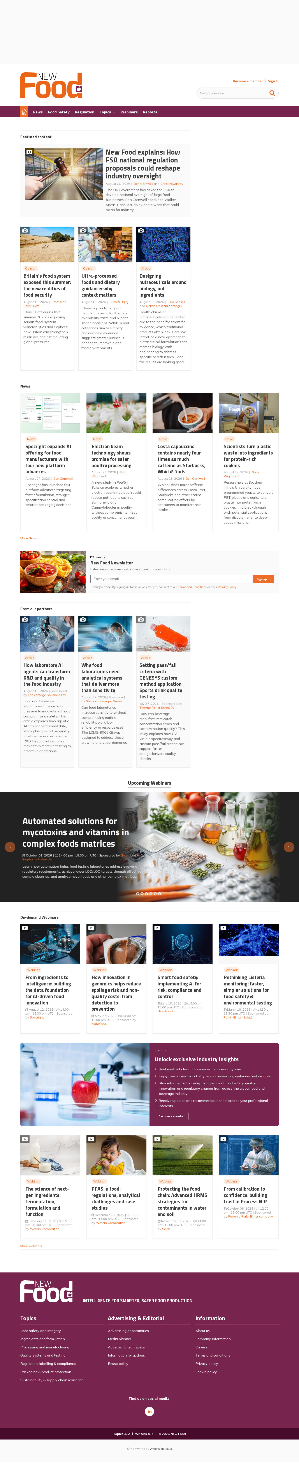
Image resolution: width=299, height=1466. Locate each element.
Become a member (248, 81)
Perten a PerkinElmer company (250, 1216)
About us (202, 1331)
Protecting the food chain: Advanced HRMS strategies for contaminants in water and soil (182, 1201)
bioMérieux (99, 1024)
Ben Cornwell (143, 184)
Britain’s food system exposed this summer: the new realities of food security (47, 285)
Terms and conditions (212, 1355)
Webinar (33, 970)
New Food (165, 1011)
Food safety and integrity (40, 1331)
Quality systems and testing (42, 1355)
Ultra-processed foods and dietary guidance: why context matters (100, 285)
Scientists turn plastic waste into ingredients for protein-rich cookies (248, 455)
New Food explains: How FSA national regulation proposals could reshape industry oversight (143, 163)
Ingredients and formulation (42, 1339)
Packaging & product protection (45, 1372)
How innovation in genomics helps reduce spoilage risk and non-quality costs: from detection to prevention (116, 993)
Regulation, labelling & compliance (48, 1363)
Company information (213, 1339)
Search (272, 91)
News (31, 439)
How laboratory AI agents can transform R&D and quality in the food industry (46, 674)
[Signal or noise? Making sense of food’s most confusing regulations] (146, 893)
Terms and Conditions (192, 587)
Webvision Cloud (161, 1448)
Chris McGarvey (171, 184)
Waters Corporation (44, 1229)
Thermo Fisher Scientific (156, 708)
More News (28, 538)
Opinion (30, 268)
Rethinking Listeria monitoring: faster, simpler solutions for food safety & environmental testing (248, 989)
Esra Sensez (176, 302)
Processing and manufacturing (44, 1347)
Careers (201, 1347)
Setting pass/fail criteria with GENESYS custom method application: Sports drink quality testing (161, 680)
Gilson (123, 855)
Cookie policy (206, 1372)
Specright (37, 1017)
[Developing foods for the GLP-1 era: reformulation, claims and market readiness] (159, 893)
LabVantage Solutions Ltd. (47, 695)
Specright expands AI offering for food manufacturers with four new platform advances (48, 458)
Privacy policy (206, 1363)
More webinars (31, 1246)
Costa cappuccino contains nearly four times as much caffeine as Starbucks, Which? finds (182, 458)
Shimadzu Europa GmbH (104, 701)
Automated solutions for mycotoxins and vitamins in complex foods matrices (73, 832)
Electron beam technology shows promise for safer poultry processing (111, 455)
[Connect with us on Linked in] (149, 1411)
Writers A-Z (144, 1434)
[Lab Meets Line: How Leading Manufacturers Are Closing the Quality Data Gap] (142, 893)
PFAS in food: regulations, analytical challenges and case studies (115, 1198)
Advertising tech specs (126, 1347)
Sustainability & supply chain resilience (51, 1380)
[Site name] (51, 97)
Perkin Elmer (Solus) (238, 1017)
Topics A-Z (121, 1434)
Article (145, 268)
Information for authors (126, 1355)
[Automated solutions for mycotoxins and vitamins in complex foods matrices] (151, 893)
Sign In (273, 81)
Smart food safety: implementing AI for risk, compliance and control (180, 986)
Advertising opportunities (128, 1331)
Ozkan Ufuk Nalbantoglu (164, 306)
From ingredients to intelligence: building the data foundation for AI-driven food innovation (48, 989)
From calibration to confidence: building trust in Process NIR (245, 1195)
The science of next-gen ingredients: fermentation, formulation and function (47, 1201)
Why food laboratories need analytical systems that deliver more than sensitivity (101, 677)
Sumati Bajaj (119, 302)
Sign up (262, 579)
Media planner (119, 1339)
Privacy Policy (227, 587)
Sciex (166, 1229)
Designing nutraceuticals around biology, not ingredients (163, 285)
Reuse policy (118, 1363)
